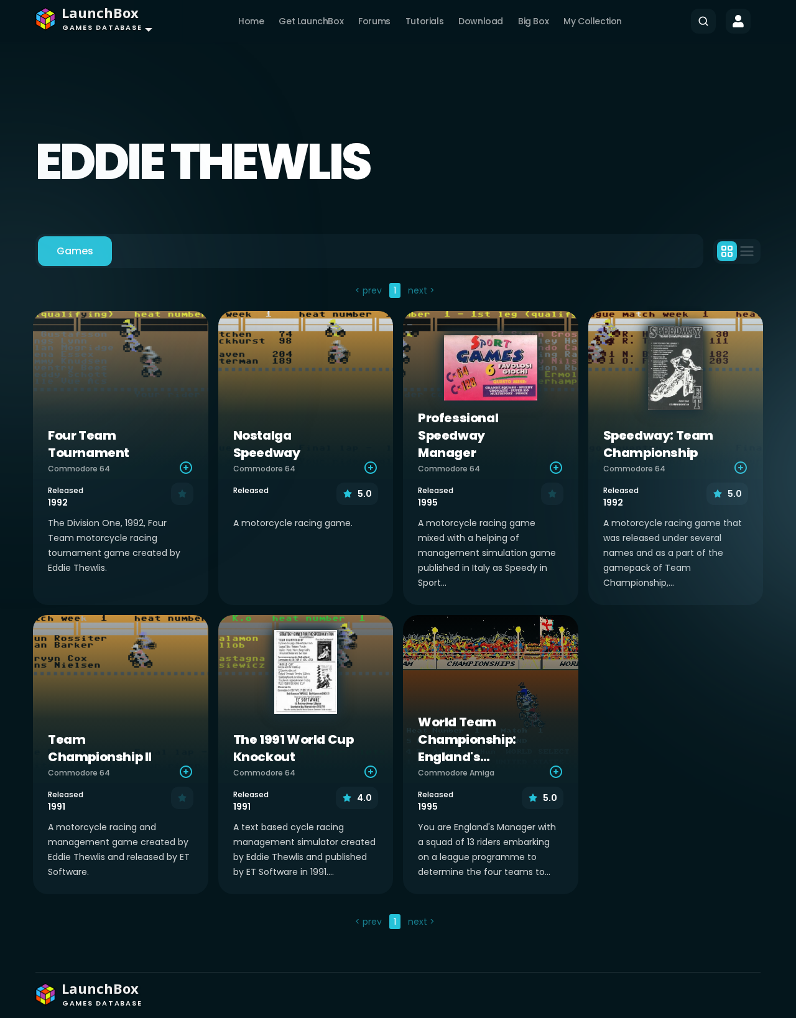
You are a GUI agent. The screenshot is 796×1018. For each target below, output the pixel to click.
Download (480, 21)
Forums (374, 21)
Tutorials (424, 21)
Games (75, 251)
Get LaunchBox (311, 21)
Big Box (533, 21)
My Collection (592, 21)
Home (251, 21)
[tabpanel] (398, 607)
